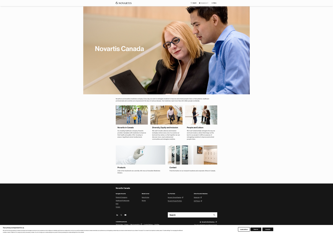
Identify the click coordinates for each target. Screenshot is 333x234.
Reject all (256, 229)
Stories (144, 200)
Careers (118, 207)
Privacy (127, 224)
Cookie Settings (148, 224)
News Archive (145, 197)
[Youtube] (125, 214)
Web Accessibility (135, 224)
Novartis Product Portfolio (175, 200)
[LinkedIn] (117, 214)
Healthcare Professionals (122, 200)
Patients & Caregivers (121, 197)
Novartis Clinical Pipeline (174, 197)
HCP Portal (197, 200)
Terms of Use (119, 224)
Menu (214, 3)
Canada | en (204, 3)
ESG (117, 203)
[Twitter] (121, 214)
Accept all (267, 229)
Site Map (156, 224)
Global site (197, 197)
